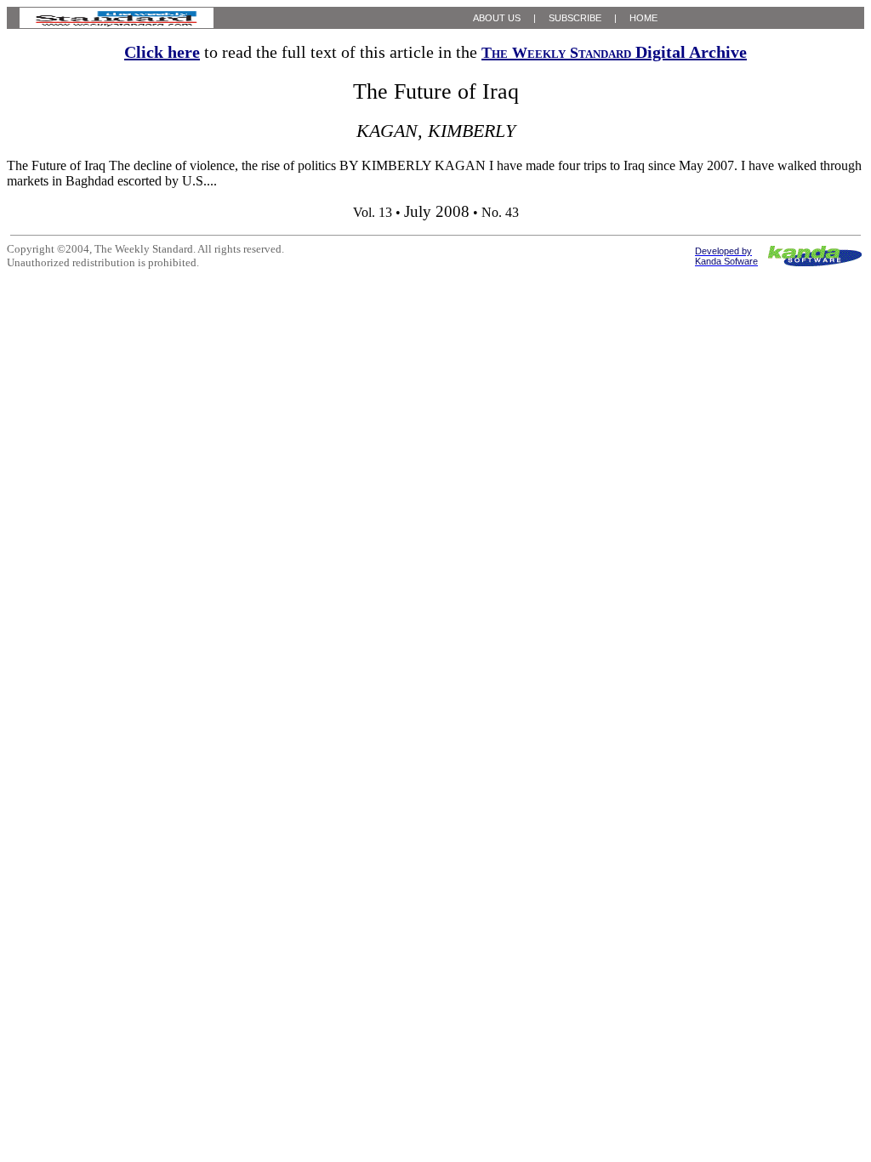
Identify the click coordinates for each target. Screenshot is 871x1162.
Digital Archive (614, 52)
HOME (643, 18)
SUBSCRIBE (575, 18)
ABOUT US (497, 18)
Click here (162, 52)
